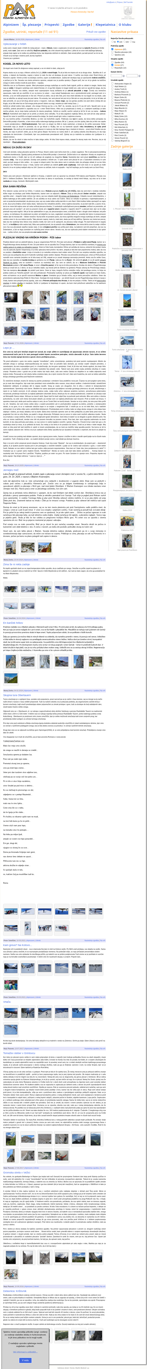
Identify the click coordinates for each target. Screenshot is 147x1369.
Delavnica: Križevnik (14, 1291)
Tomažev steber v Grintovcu (19, 1053)
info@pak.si (111, 2)
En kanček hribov (13, 622)
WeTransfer (128, 2)
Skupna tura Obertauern (17, 695)
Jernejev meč (11, 470)
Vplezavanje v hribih (14, 44)
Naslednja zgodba (92, 39)
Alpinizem (11, 24)
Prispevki (52, 24)
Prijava (119, 2)
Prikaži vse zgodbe (96, 32)
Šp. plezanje (31, 24)
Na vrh (102, 39)
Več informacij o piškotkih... (25, 1352)
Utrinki (37, 39)
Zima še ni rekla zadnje (16, 564)
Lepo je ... (8, 347)
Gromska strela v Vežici (16, 1172)
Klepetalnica (105, 24)
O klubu (125, 24)
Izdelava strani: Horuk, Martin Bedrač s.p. (73, 1368)
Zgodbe (69, 24)
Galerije (84, 24)
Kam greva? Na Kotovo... (17, 945)
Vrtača (6, 1001)
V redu (25, 1360)
